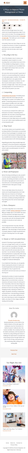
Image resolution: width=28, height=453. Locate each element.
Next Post (14, 354)
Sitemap (19, 450)
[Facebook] (4, 25)
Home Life (4, 20)
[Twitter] (9, 25)
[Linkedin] (19, 25)
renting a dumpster (16, 210)
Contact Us (19, 443)
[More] (9, 28)
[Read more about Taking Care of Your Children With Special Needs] (14, 396)
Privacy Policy (14, 445)
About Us (12, 443)
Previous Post (14, 350)
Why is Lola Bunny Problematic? (11, 384)
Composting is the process (9, 95)
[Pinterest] (4, 28)
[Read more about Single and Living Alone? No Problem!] (14, 420)
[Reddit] (14, 25)
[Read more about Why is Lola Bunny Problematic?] (14, 374)
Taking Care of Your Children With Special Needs (13, 406)
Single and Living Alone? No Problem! (12, 429)
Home (7, 443)
